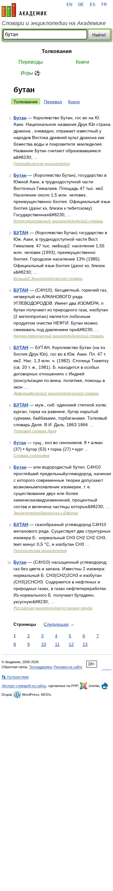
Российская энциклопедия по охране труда (52, 608)
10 (43, 644)
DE (81, 5)
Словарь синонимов (31, 456)
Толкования (57, 51)
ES (92, 5)
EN (69, 5)
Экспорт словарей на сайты (24, 686)
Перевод (53, 101)
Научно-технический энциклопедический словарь (58, 336)
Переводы (31, 62)
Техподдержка (40, 667)
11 (57, 644)
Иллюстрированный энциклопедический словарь (58, 221)
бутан (19, 442)
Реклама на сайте (68, 667)
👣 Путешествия (15, 677)
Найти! (99, 34)
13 (85, 644)
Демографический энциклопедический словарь (56, 393)
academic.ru (24, 10)
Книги (82, 62)
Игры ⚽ (30, 73)
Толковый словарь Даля (34, 431)
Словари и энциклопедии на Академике (54, 23)
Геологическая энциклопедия (40, 551)
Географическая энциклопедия (41, 164)
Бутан (19, 117)
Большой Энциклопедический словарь (48, 278)
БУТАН (20, 232)
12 (71, 644)
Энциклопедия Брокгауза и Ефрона (45, 513)
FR (104, 5)
